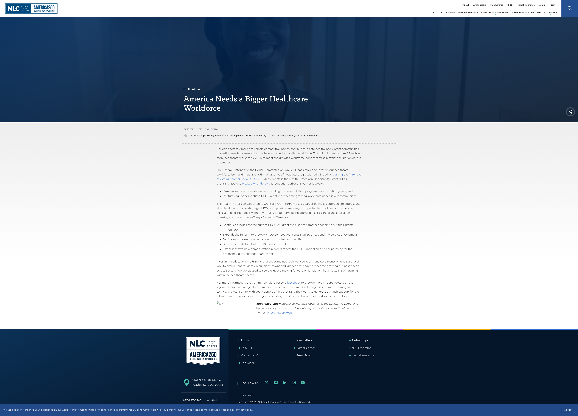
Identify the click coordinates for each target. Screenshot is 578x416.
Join (553, 5)
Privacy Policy (244, 409)
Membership (496, 5)
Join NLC (247, 347)
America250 (479, 5)
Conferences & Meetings (526, 12)
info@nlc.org (215, 400)
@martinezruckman (279, 312)
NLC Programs (361, 347)
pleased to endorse (255, 183)
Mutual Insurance (526, 5)
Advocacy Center (444, 12)
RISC (509, 5)
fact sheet (293, 282)
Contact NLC (249, 355)
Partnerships (360, 340)
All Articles (194, 89)
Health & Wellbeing (256, 135)
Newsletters (304, 340)
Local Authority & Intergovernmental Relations (294, 135)
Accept (568, 409)
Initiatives (550, 12)
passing (338, 174)
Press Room (304, 355)
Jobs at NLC (249, 363)
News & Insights (468, 12)
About (465, 5)
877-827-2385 (192, 400)
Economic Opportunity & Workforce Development (216, 135)
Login (542, 5)
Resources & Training (494, 12)
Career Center (305, 347)
